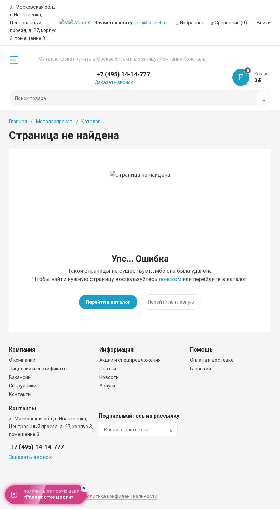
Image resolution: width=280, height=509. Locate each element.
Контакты (20, 394)
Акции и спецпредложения (130, 360)
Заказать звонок (114, 82)
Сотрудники (22, 386)
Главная (18, 121)
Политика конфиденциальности (120, 496)
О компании (22, 360)
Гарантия (200, 368)
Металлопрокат (54, 121)
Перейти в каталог (108, 302)
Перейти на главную (171, 302)
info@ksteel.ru (151, 22)
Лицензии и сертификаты (38, 368)
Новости (109, 377)
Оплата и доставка (212, 360)
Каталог (90, 121)
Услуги (107, 386)
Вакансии (20, 377)
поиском (170, 279)
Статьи (107, 368)
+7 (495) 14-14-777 (123, 74)
